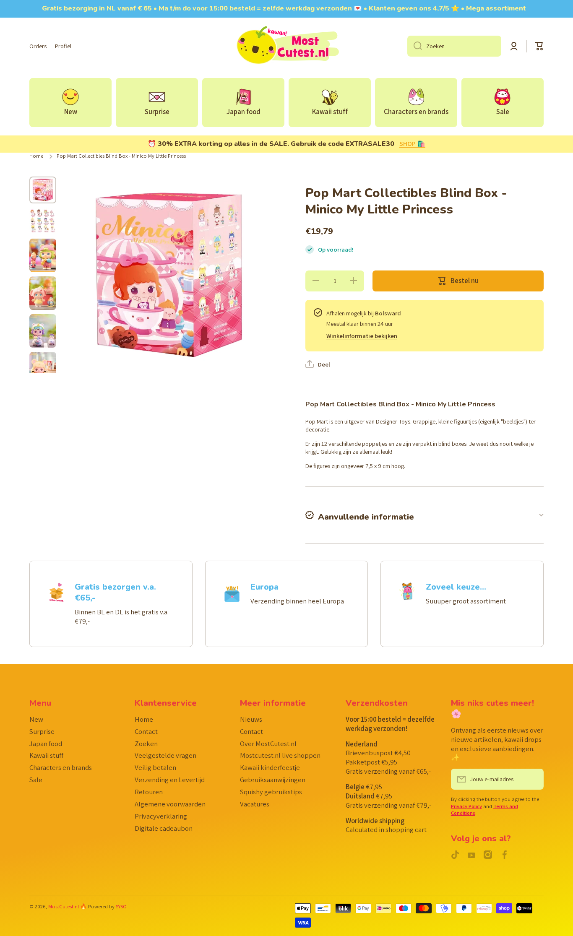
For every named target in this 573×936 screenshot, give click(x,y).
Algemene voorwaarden (170, 804)
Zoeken (146, 743)
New (36, 719)
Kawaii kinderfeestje (270, 767)
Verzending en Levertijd (170, 779)
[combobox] (454, 46)
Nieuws (251, 719)
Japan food (45, 743)
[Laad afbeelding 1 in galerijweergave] (42, 190)
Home (36, 156)
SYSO (121, 906)
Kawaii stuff (46, 755)
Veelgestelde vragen (165, 755)
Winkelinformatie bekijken (361, 336)
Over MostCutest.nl (268, 743)
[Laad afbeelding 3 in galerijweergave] (42, 255)
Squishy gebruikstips (271, 791)
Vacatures (254, 804)
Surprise (42, 731)
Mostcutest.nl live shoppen (280, 755)
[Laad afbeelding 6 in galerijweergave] (42, 368)
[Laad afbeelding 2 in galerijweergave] (42, 221)
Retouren (149, 791)
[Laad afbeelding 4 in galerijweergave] (42, 293)
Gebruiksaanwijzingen (272, 779)
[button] (539, 46)
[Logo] (286, 46)
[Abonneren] (533, 779)
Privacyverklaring (161, 816)
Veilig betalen (155, 767)
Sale (35, 779)
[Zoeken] (414, 46)
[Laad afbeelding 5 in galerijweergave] (42, 331)
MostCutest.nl (63, 906)
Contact (146, 731)
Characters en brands (60, 767)
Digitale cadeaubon (164, 828)
